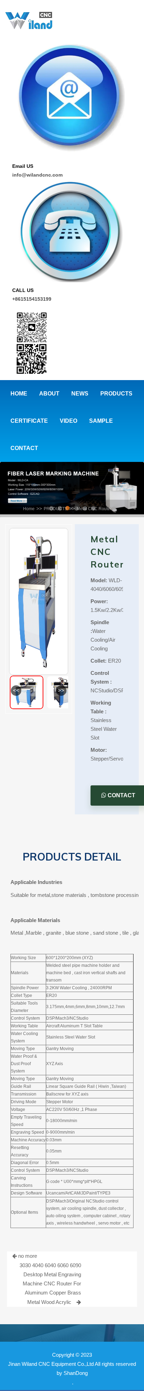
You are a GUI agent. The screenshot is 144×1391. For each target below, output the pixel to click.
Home (29, 508)
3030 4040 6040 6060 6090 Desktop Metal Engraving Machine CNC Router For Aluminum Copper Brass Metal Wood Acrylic (50, 1283)
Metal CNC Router (94, 508)
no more (27, 1256)
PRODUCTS (55, 508)
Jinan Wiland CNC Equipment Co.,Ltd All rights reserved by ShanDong (72, 1368)
